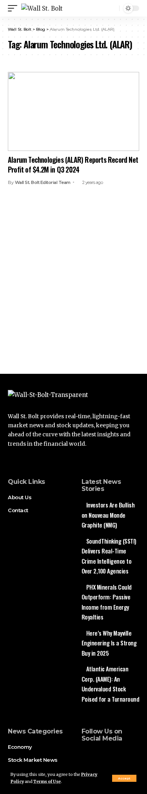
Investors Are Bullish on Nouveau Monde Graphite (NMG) (108, 514)
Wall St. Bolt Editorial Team (43, 182)
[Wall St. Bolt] (42, 8)
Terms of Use (47, 781)
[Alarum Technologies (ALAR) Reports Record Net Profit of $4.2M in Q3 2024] (73, 111)
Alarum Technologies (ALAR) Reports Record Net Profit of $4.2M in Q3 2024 (73, 164)
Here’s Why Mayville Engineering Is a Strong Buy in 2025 (109, 643)
